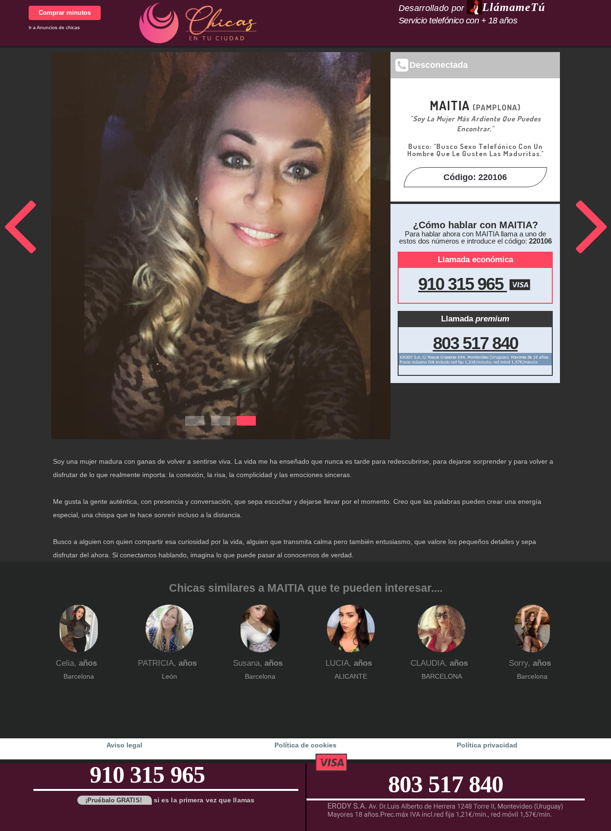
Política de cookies (305, 745)
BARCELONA (441, 676)
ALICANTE (351, 676)
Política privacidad (487, 745)
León (169, 676)
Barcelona (78, 676)
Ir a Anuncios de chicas (54, 27)
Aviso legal (124, 745)
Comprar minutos (65, 12)
